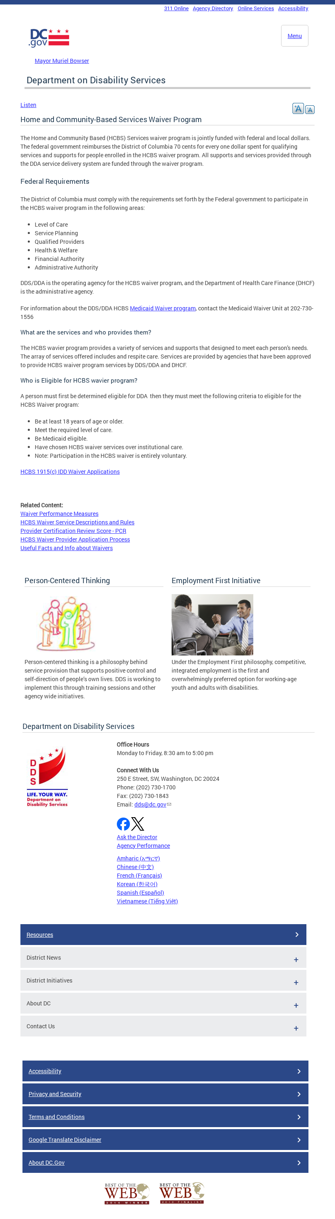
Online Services (256, 8)
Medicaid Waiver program (163, 308)
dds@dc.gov (150, 804)
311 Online (176, 8)
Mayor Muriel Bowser (62, 61)
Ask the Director (137, 837)
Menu (295, 36)
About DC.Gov (47, 1162)
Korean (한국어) (137, 884)
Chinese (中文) (135, 867)
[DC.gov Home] (49, 46)
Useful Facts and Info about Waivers (66, 548)
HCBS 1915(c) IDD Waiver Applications (70, 471)
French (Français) (139, 875)
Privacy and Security (55, 1094)
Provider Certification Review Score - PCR (73, 531)
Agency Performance (143, 845)
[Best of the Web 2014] (127, 1204)
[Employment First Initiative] (212, 653)
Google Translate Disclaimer (65, 1139)
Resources (40, 934)
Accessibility (293, 8)
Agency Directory (213, 8)
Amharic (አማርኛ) (138, 858)
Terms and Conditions (57, 1117)
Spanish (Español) (140, 892)
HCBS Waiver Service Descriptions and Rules (77, 522)
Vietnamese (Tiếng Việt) (147, 901)
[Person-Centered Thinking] (65, 653)
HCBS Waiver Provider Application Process (75, 539)
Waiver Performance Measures (59, 513)
